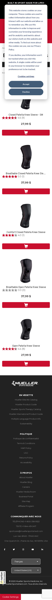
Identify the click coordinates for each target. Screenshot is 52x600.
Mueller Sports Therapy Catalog (26, 409)
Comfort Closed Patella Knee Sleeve (26, 232)
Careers (26, 487)
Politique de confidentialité (26, 438)
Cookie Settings (10, 597)
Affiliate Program (26, 506)
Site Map (26, 501)
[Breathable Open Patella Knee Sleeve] (26, 271)
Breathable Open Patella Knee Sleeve (26, 287)
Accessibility (26, 462)
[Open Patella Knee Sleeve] (26, 329)
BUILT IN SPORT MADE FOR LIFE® (26, 3)
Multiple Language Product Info (26, 419)
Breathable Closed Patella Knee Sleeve (26, 173)
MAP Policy (26, 448)
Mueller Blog (26, 482)
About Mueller (26, 477)
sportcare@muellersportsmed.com (26, 531)
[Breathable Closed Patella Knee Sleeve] (26, 157)
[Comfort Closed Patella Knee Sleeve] (26, 216)
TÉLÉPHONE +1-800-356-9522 (26, 521)
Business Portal (26, 496)
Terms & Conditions (26, 443)
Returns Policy (26, 457)
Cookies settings (26, 76)
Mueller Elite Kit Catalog (26, 400)
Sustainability (26, 423)
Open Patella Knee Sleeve (26, 346)
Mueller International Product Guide (26, 414)
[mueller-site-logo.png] (24, 383)
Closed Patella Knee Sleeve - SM (26, 115)
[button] (3, 578)
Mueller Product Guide (26, 404)
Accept (26, 84)
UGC (26, 453)
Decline (26, 92)
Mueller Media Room (26, 492)
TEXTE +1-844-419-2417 (26, 526)
